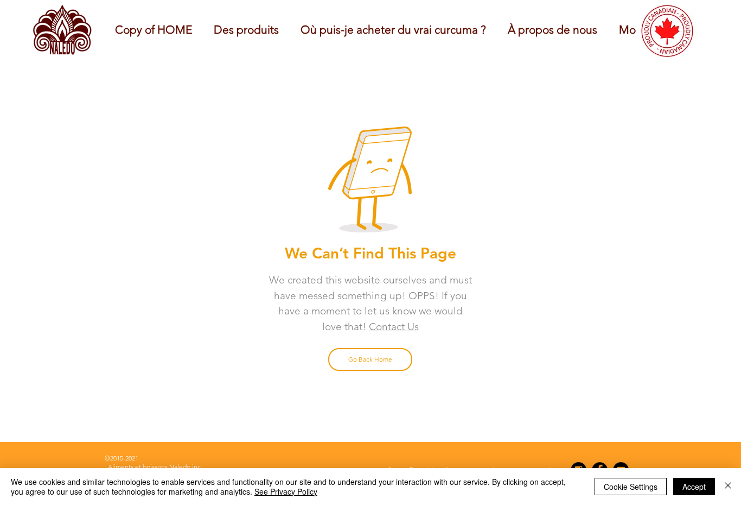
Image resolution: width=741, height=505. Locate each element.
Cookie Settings (630, 486)
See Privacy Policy (285, 491)
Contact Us (394, 326)
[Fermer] (727, 486)
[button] (552, 29)
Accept (694, 486)
